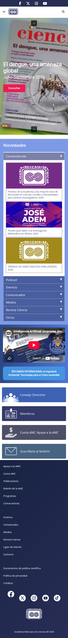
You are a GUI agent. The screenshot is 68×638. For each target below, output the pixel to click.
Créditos (8, 583)
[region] (34, 76)
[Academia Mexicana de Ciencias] (13, 11)
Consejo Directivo (32, 395)
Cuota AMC (28, 432)
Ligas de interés (12, 547)
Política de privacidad (15, 575)
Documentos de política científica (22, 568)
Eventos (8, 517)
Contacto (8, 554)
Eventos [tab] (11, 287)
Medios (7, 532)
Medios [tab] (11, 302)
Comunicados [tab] (15, 295)
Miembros (27, 414)
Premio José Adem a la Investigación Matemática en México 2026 (27, 232)
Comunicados (10, 524)
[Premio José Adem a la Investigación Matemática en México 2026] (34, 215)
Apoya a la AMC (47, 432)
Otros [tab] (10, 317)
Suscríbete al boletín (35, 451)
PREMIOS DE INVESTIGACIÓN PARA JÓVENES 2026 (32, 268)
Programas (9, 495)
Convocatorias (11, 503)
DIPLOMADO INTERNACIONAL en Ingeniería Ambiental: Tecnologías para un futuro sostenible (34, 373)
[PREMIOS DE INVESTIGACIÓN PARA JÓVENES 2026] (34, 251)
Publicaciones (10, 481)
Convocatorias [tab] (16, 156)
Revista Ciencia (11, 539)
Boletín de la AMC (13, 488)
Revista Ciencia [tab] (16, 310)
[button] (34, 23)
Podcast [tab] (11, 280)
